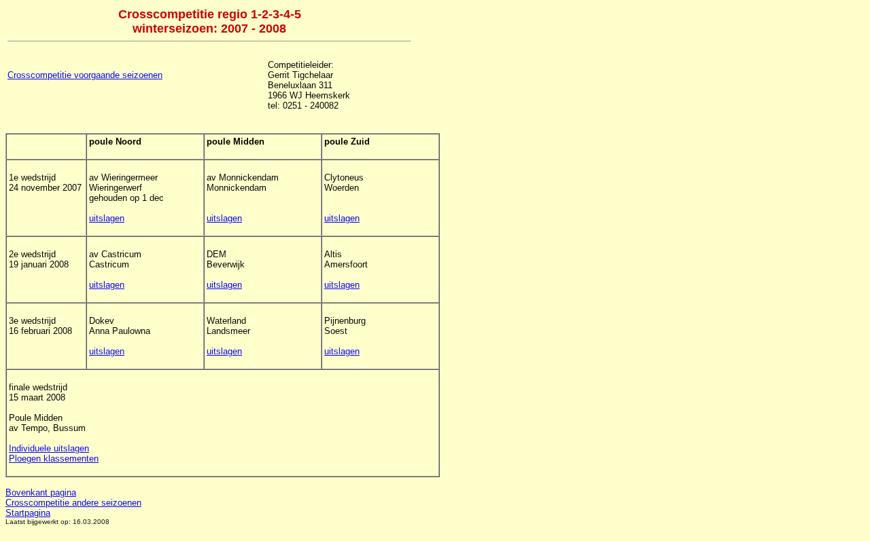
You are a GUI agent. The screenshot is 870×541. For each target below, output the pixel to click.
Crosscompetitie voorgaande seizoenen (84, 75)
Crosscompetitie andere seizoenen (73, 503)
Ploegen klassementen (54, 458)
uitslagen (106, 218)
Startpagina (27, 513)
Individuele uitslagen (49, 448)
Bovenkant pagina (40, 492)
